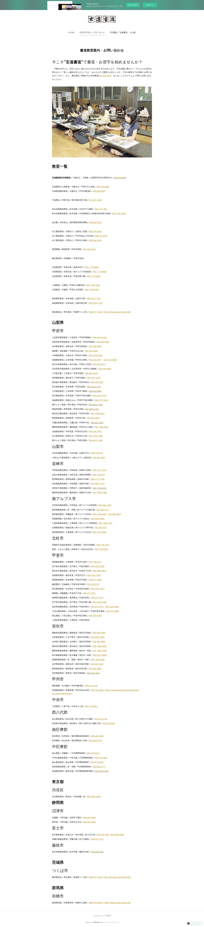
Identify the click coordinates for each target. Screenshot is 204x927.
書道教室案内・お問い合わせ (92, 32)
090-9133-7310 (94, 386)
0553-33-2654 (97, 690)
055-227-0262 (97, 422)
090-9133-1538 (101, 771)
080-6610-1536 (96, 404)
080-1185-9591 (99, 488)
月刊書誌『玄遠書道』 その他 (122, 32)
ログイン (149, 5)
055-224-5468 (95, 391)
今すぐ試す (133, 4)
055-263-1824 (93, 673)
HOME (72, 32)
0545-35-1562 (97, 851)
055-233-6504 (120, 177)
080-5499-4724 (92, 409)
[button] (72, 32)
